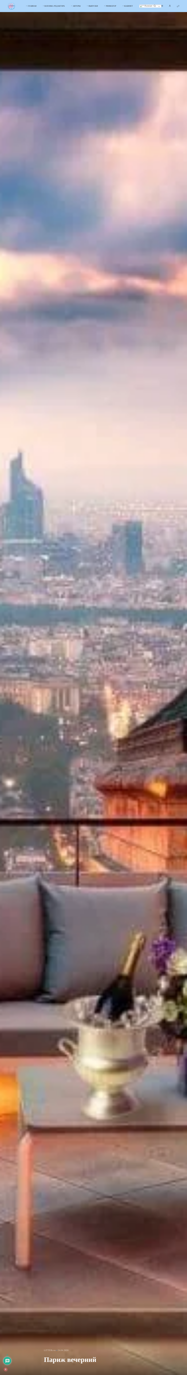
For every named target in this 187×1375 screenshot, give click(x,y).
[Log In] (170, 6)
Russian (148, 6)
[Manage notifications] (6, 1369)
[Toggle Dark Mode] (162, 6)
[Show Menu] (178, 6)
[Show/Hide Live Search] (154, 6)
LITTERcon (50, 1350)
